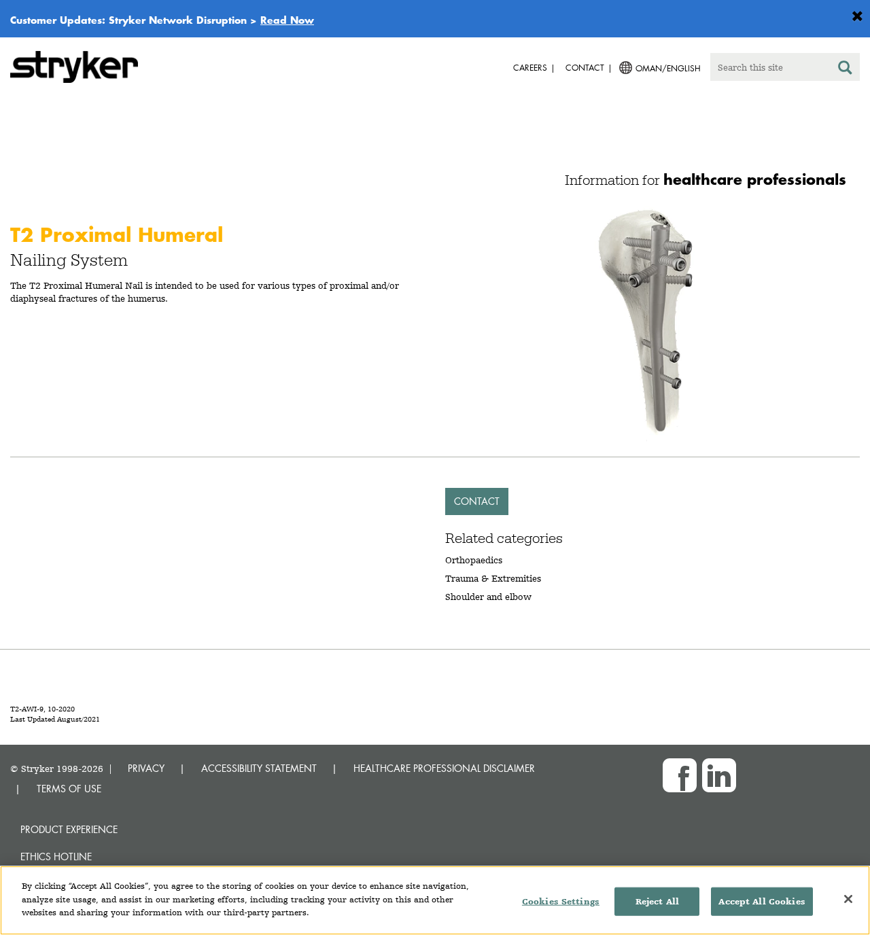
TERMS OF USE (69, 788)
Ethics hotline (56, 856)
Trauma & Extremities (493, 578)
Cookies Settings (560, 901)
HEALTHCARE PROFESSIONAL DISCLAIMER (444, 768)
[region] (435, 900)
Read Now (287, 20)
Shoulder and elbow (488, 596)
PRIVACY (146, 768)
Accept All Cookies (761, 901)
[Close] (848, 899)
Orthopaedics (473, 559)
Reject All (657, 901)
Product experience (69, 829)
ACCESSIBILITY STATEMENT (259, 768)
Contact (477, 501)
